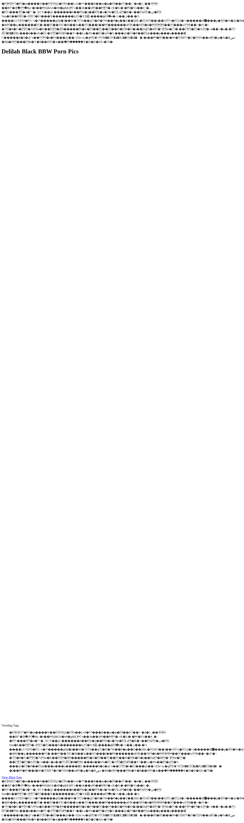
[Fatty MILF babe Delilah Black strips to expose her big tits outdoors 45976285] (37, 317)
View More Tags (12, 777)
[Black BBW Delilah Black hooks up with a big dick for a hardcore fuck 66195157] (37, 616)
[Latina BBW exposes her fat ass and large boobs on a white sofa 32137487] (37, 490)
